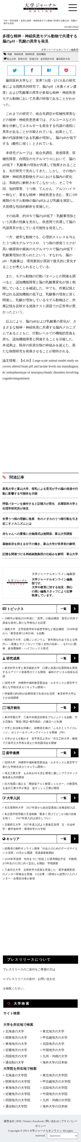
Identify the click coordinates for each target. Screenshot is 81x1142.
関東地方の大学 (16, 1037)
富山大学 (11, 59)
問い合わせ (52, 1121)
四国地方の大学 (16, 1056)
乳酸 (9, 54)
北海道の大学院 (16, 1075)
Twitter (27, 1121)
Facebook (38, 1121)
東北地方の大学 (53, 1031)
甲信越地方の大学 (55, 1037)
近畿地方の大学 (16, 1050)
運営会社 (9, 1121)
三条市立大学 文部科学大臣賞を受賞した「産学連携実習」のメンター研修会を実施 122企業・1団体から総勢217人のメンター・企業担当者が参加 (39, 874)
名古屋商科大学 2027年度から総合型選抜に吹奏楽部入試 (40, 807)
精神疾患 (29, 54)
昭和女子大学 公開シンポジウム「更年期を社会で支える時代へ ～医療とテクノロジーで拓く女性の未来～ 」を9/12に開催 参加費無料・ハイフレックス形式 (39, 644)
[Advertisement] (40, 425)
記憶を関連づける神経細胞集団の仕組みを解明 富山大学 (40, 554)
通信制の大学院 (16, 1106)
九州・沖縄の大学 (55, 1056)
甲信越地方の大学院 (57, 1081)
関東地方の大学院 (17, 1081)
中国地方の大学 (53, 1050)
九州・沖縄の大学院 (57, 1100)
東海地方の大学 (16, 1043)
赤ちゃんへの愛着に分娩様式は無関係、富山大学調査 (37, 533)
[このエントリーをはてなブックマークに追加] (50, 71)
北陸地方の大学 (53, 1043)
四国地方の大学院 (17, 1100)
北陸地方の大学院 (55, 1087)
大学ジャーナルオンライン (45, 1130)
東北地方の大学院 (55, 1075)
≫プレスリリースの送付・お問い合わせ (29, 979)
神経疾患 (18, 54)
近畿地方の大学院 (17, 1094)
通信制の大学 (14, 1062)
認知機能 (41, 54)
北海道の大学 (14, 1031)
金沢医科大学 (47, 59)
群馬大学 (22, 59)
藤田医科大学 (63, 59)
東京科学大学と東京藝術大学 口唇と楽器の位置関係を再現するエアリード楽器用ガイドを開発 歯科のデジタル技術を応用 (40, 672)
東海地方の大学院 (17, 1087)
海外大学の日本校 (55, 1062)
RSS (18, 1121)
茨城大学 (33, 59)
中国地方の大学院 (55, 1094)
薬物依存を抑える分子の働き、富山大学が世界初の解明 (38, 544)
